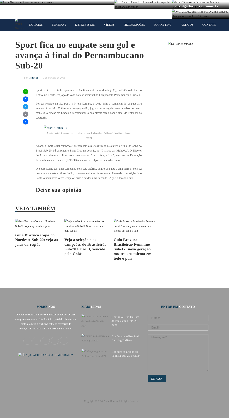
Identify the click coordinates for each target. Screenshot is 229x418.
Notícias (36, 24)
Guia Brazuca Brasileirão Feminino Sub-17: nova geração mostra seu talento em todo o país (132, 249)
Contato (209, 24)
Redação (33, 77)
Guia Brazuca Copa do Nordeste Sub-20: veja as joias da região (36, 240)
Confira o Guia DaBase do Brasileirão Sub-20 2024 (125, 320)
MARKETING (163, 24)
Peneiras (59, 24)
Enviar (156, 378)
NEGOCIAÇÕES (134, 24)
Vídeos (109, 24)
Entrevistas (85, 24)
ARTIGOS (187, 24)
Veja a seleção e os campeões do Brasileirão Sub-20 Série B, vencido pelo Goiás (85, 246)
